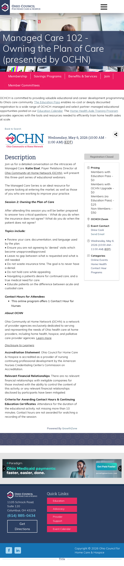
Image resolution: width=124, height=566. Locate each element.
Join (107, 76)
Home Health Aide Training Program (94, 111)
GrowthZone (69, 428)
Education (58, 500)
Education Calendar (50, 111)
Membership (17, 76)
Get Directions (22, 526)
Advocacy (58, 508)
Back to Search (13, 128)
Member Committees (24, 85)
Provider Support (57, 518)
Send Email (97, 234)
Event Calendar (62, 529)
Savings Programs (48, 76)
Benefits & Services (82, 76)
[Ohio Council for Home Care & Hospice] (43, 7)
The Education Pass (47, 102)
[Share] (115, 134)
